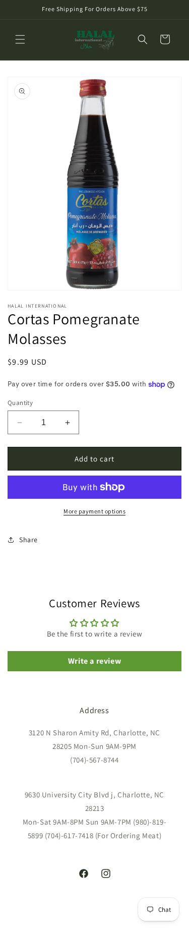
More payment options (94, 511)
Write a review (94, 661)
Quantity (20, 402)
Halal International (78, 922)
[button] (20, 39)
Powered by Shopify (131, 922)
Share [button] (28, 539)
